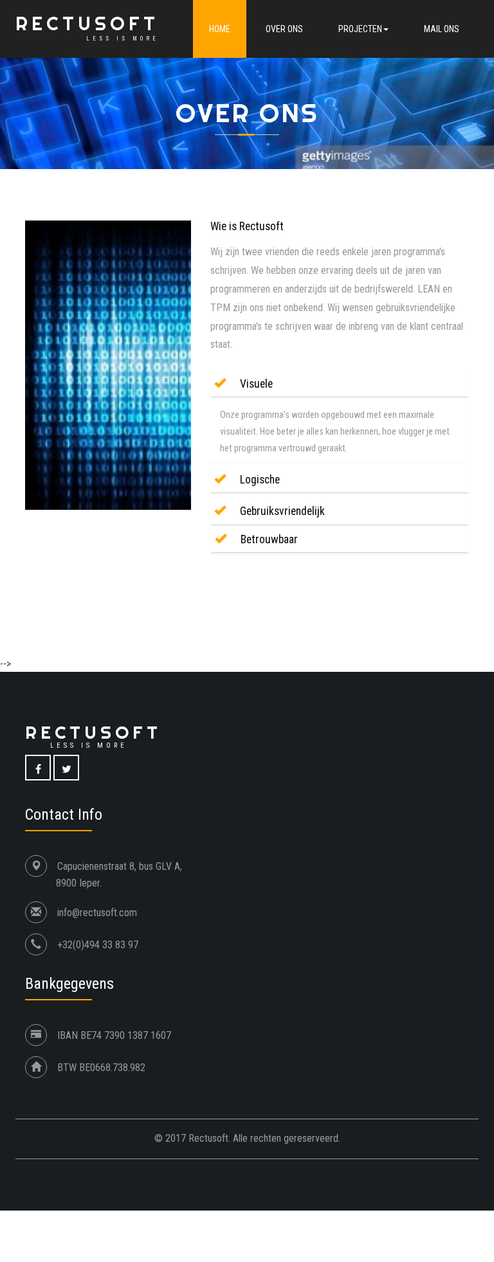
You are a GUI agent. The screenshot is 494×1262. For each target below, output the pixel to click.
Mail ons (441, 29)
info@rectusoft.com (97, 912)
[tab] (339, 383)
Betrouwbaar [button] (268, 539)
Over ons (284, 29)
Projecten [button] (360, 29)
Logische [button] (258, 479)
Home (219, 29)
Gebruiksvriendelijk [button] (281, 511)
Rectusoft (87, 27)
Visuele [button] (255, 383)
